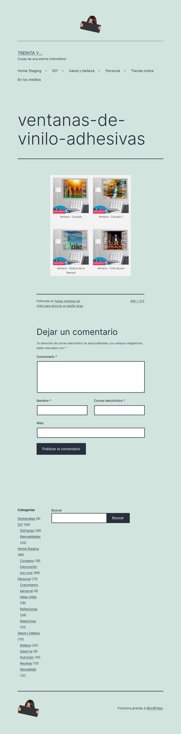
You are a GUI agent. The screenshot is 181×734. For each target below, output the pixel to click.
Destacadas (26, 518)
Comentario (47, 357)
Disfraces (27, 530)
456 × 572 (137, 301)
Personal (113, 71)
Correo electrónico (109, 400)
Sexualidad (28, 669)
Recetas (26, 663)
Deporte (26, 651)
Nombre (44, 400)
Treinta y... (30, 53)
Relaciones (28, 621)
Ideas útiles (28, 597)
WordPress (154, 708)
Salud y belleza (81, 71)
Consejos (27, 561)
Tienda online (142, 71)
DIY (55, 71)
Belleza (25, 645)
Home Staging (29, 71)
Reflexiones (28, 609)
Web (40, 423)
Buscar (56, 510)
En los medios (29, 79)
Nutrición (27, 657)
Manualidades (30, 536)
